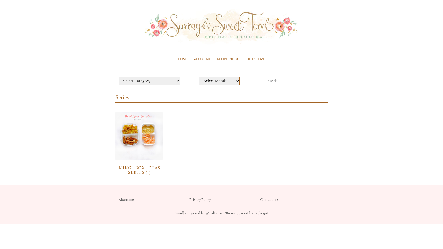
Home (183, 59)
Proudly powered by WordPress (198, 213)
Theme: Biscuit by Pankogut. (247, 213)
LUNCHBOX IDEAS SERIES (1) (139, 170)
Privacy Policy (200, 199)
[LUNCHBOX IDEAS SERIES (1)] (139, 158)
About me (202, 59)
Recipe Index (227, 59)
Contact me (255, 59)
